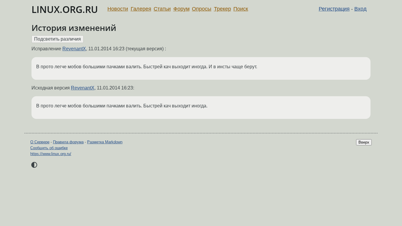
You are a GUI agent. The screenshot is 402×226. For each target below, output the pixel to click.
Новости (117, 9)
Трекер (222, 9)
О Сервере (39, 142)
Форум (181, 9)
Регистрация (334, 9)
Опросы (201, 9)
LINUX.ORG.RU (64, 9)
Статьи (162, 9)
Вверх (363, 142)
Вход (360, 9)
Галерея (141, 9)
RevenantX (74, 48)
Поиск (240, 9)
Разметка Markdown (104, 142)
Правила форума (68, 142)
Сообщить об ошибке (49, 148)
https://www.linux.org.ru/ (50, 154)
